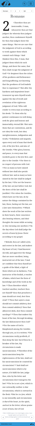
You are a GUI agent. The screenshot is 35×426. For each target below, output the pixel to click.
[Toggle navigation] (30, 4)
